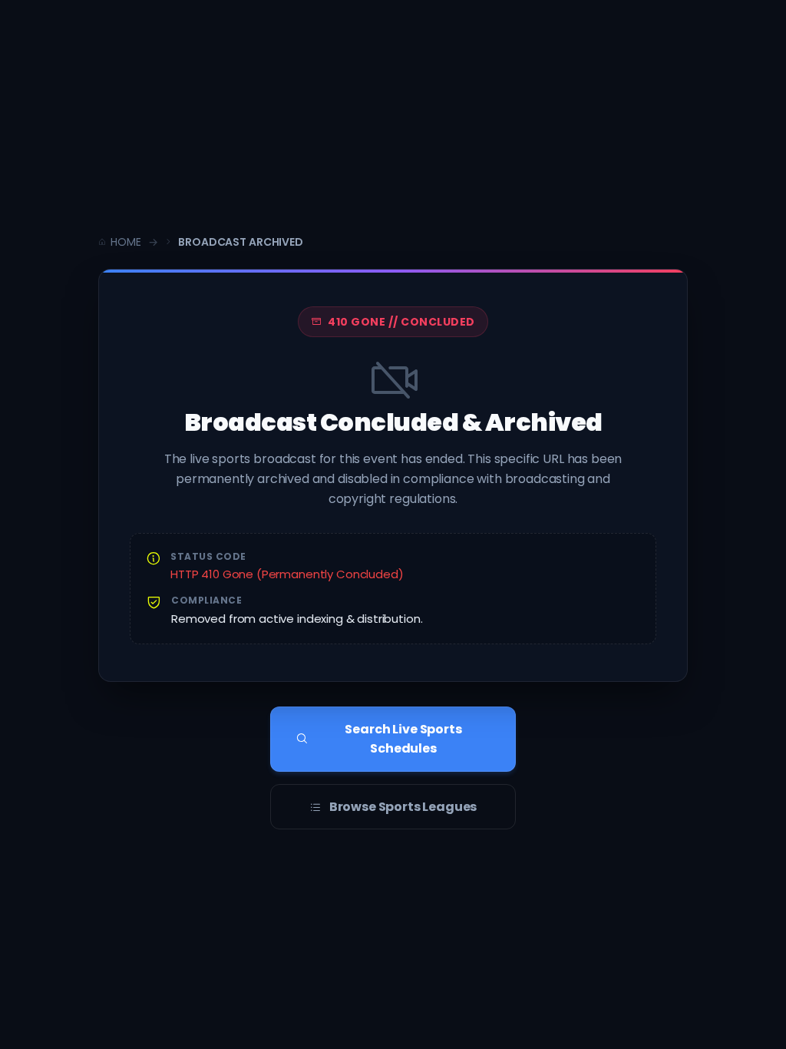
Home (125, 242)
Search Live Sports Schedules (403, 739)
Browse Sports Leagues (403, 807)
